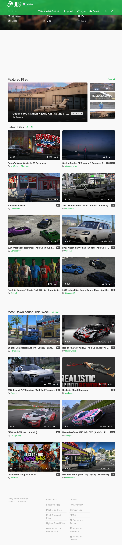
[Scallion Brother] (102, 105)
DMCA (73, 515)
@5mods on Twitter (77, 522)
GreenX (68, 250)
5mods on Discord (76, 538)
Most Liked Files (54, 509)
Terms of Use (76, 509)
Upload (69, 11)
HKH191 (14, 477)
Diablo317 (69, 208)
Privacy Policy (76, 504)
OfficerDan (15, 208)
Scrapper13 (16, 250)
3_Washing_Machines (20, 166)
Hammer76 (15, 350)
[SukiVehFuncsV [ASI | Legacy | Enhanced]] (102, 96)
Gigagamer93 (71, 166)
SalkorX (14, 293)
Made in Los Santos (17, 501)
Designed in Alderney (18, 498)
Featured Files (53, 504)
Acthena (68, 393)
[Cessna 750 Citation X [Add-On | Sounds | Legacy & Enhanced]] (102, 115)
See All (111, 79)
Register (96, 11)
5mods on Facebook (76, 530)
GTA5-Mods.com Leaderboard (54, 530)
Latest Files (51, 499)
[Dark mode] (106, 11)
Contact (73, 499)
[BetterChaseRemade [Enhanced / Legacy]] (102, 87)
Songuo (68, 435)
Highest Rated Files (55, 523)
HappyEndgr (70, 350)
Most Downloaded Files (54, 516)
